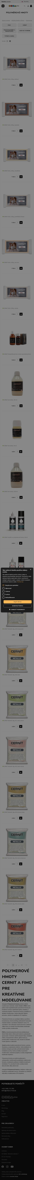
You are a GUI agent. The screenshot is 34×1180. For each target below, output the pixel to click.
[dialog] (17, 590)
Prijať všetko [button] (17, 601)
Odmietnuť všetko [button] (17, 606)
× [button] (30, 569)
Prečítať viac (20, 581)
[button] (17, 609)
